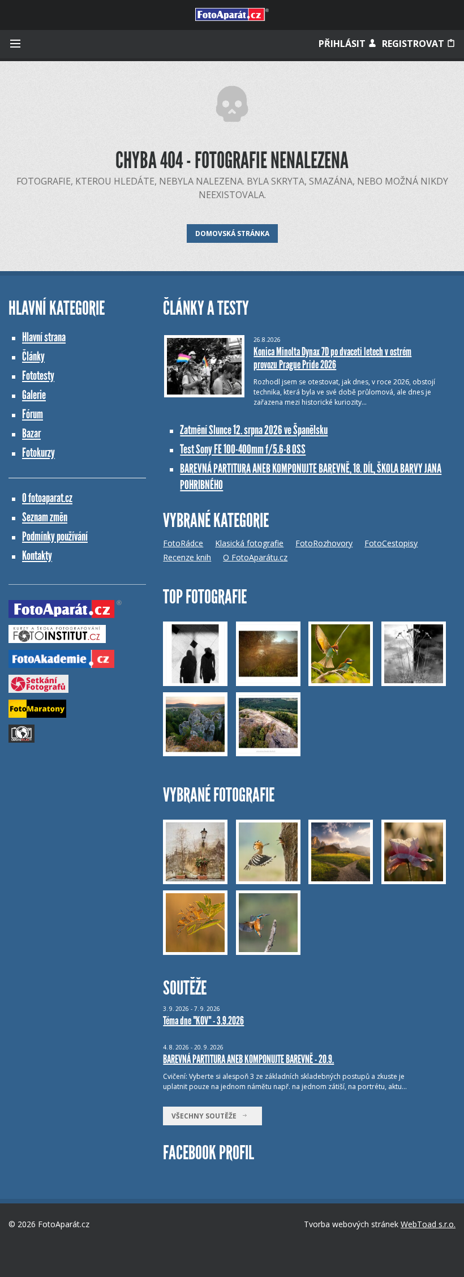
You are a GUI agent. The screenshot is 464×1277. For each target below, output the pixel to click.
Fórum (32, 414)
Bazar (31, 433)
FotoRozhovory (324, 543)
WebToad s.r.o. (428, 1224)
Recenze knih (187, 557)
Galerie (34, 394)
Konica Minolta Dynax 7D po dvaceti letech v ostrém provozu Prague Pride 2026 (332, 358)
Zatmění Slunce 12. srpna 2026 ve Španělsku (254, 430)
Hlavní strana (44, 337)
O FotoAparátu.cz (255, 557)
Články (33, 356)
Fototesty (38, 375)
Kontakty (37, 555)
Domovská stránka (232, 233)
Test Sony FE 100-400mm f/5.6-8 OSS (243, 449)
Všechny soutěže (206, 1116)
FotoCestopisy (391, 543)
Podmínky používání (55, 536)
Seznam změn (44, 517)
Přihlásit (343, 43)
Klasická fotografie (249, 543)
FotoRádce (183, 543)
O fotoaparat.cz (47, 497)
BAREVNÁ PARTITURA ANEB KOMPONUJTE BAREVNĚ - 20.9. (248, 1059)
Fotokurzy (38, 452)
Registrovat (414, 43)
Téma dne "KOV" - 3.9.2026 (203, 1020)
